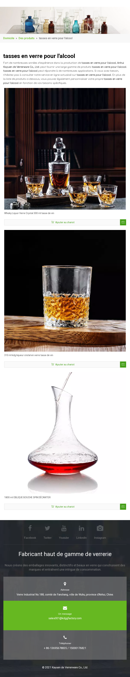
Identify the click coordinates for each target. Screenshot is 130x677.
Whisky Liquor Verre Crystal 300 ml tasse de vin (29, 213)
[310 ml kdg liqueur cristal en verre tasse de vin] (65, 290)
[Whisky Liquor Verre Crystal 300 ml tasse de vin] (65, 148)
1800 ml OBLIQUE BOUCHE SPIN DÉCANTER (27, 497)
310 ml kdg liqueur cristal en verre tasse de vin (28, 355)
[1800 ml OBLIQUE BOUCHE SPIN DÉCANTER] (65, 432)
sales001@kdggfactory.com (65, 618)
